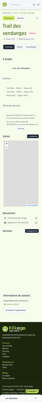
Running (5, 351)
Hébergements (31, 231)
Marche (5, 348)
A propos (9, 47)
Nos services (7, 365)
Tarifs (4, 367)
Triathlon (5, 356)
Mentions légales (8, 390)
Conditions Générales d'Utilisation (14, 393)
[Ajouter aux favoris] (37, 18)
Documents (31, 47)
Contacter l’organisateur (15, 310)
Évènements (7, 13)
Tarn (15, 13)
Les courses (7, 346)
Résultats (20, 18)
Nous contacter (8, 378)
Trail (4, 354)
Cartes (19, 47)
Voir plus (21, 129)
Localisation (32, 136)
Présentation (8, 18)
